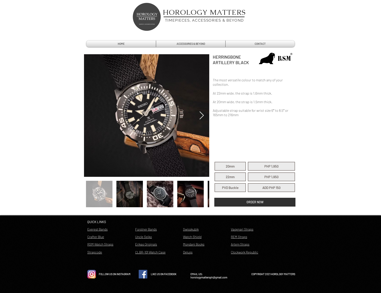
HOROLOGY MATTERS (204, 12)
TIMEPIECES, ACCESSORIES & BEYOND (204, 20)
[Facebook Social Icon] (143, 274)
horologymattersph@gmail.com (208, 277)
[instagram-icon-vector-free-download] (91, 274)
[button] (230, 166)
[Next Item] (201, 115)
